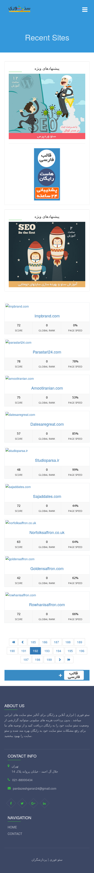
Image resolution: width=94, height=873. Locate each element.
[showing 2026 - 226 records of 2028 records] (69, 659)
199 (49, 659)
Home (12, 827)
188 (68, 642)
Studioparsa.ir (47, 460)
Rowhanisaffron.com (47, 604)
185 (33, 642)
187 (56, 642)
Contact (15, 833)
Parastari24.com (47, 352)
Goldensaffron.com (47, 568)
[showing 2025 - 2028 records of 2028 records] (22, 642)
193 (47, 651)
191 (23, 651)
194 (58, 651)
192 (35, 651)
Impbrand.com (47, 315)
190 (12, 651)
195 (70, 651)
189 (79, 642)
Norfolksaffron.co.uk (47, 532)
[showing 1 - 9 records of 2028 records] (13, 642)
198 (37, 659)
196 (81, 651)
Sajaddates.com (47, 496)
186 (44, 642)
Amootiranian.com (47, 388)
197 (26, 659)
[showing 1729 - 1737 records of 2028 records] (59, 659)
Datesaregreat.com (47, 424)
